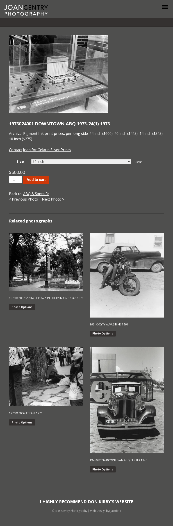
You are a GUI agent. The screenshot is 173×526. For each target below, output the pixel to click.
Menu (164, 7)
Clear (138, 162)
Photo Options (22, 307)
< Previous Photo (23, 199)
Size (20, 161)
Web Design (97, 511)
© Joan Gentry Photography (69, 511)
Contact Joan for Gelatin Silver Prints (40, 149)
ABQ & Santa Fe (36, 193)
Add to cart (36, 180)
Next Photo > (53, 199)
